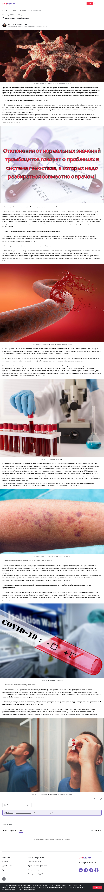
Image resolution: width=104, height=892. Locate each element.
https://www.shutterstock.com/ (49, 556)
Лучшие (13, 831)
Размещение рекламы (36, 858)
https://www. (51, 680)
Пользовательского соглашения (41, 887)
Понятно (97, 887)
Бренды (5, 870)
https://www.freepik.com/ (55, 459)
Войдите (9, 813)
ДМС (89, 4)
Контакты (5, 862)
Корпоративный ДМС (35, 874)
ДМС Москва (7, 866)
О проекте (6, 858)
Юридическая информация (37, 866)
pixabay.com (59, 680)
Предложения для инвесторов (39, 870)
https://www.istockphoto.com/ (47, 344)
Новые (5, 831)
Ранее (21, 831)
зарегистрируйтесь (23, 813)
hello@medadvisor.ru (89, 862)
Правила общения (34, 862)
